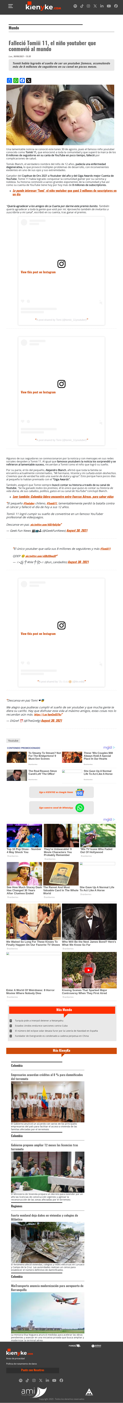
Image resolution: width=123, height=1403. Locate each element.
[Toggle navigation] (10, 6)
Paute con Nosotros (32, 1370)
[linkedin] (101, 6)
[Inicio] (43, 6)
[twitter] (95, 6)
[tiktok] (82, 6)
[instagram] (88, 6)
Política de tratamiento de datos (21, 1363)
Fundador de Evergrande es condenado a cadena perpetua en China (52, 1035)
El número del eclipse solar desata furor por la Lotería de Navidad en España (56, 1030)
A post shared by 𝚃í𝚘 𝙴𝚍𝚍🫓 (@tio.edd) (61, 681)
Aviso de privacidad (15, 1358)
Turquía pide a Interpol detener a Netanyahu (39, 1020)
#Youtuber (28, 503)
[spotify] (75, 6)
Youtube (13, 740)
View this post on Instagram (38, 272)
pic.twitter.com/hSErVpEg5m (45, 525)
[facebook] (116, 6)
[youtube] (109, 6)
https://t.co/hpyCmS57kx (47, 714)
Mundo (14, 28)
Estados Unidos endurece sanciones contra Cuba (41, 1025)
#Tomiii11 (52, 503)
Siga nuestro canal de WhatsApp (56, 807)
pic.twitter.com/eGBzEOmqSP (40, 556)
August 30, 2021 (76, 530)
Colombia (17, 1065)
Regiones (16, 1206)
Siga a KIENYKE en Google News (56, 792)
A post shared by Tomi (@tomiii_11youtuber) (61, 319)
